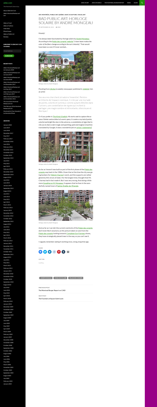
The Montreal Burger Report (114, 2)
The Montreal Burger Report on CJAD (52, 289)
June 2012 (6, 229)
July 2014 (6, 180)
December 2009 (8, 307)
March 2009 (7, 331)
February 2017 (8, 139)
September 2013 (8, 188)
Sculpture (73, 14)
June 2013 (6, 196)
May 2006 (6, 362)
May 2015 (6, 163)
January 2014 (7, 185)
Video (129, 2)
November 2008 (8, 342)
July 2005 (6, 378)
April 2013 (6, 202)
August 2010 (7, 285)
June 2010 (6, 290)
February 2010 (8, 301)
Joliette (86, 89)
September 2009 (8, 315)
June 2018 (6, 130)
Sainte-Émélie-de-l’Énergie (67, 186)
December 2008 (8, 340)
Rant (66, 14)
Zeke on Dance (96, 2)
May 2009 (6, 326)
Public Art (54, 14)
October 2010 (7, 279)
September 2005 (8, 373)
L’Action (53, 89)
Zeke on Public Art (8, 34)
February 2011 (8, 268)
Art (40, 14)
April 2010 (6, 296)
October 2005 (7, 370)
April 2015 (6, 166)
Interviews (6, 28)
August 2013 (7, 191)
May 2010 (6, 293)
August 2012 (7, 224)
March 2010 (7, 298)
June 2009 (6, 323)
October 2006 (7, 351)
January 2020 (7, 125)
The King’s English (60, 116)
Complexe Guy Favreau (75, 233)
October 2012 (7, 218)
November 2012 (8, 216)
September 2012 (8, 221)
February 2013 (8, 207)
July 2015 (6, 161)
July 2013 (6, 194)
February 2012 (8, 240)
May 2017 (6, 136)
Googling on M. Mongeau (53, 183)
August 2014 (7, 177)
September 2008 (8, 348)
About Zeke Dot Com (9, 10)
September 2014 (8, 174)
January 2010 (7, 304)
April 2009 (6, 329)
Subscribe (9, 56)
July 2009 (6, 320)
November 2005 (8, 367)
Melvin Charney (57, 175)
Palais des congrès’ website (62, 41)
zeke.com (7, 2)
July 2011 (6, 260)
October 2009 (7, 312)
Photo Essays (7, 31)
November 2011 (8, 249)
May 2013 (6, 199)
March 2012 (7, 238)
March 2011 (7, 265)
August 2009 (7, 318)
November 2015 (8, 152)
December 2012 (8, 213)
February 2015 (8, 169)
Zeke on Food (7, 23)
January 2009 (7, 337)
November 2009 (8, 309)
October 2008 (7, 345)
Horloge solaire (60, 278)
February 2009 (8, 334)
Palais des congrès (85, 228)
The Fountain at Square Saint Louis (51, 297)
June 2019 (6, 128)
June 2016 (6, 144)
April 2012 (6, 235)
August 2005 (7, 375)
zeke (59, 27)
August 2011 (7, 257)
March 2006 (7, 364)
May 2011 (6, 263)
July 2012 (6, 227)
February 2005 (8, 381)
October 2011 (7, 252)
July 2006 (6, 356)
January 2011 (7, 271)
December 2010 (8, 274)
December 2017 (8, 133)
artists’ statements (84, 127)
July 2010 (6, 287)
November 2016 (8, 141)
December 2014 (8, 172)
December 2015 (8, 150)
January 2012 (7, 243)
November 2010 (8, 276)
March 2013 (7, 205)
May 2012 (6, 232)
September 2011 (8, 254)
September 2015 (8, 158)
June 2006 (6, 359)
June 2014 (6, 183)
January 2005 (7, 384)
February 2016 (8, 147)
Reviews (5, 37)
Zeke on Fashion (8, 26)
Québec (61, 14)
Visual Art (81, 14)
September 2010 (8, 282)
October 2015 (7, 155)
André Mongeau (82, 39)
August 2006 (7, 353)
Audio (136, 2)
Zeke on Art (85, 2)
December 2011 (8, 246)
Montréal (46, 14)
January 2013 (7, 210)
